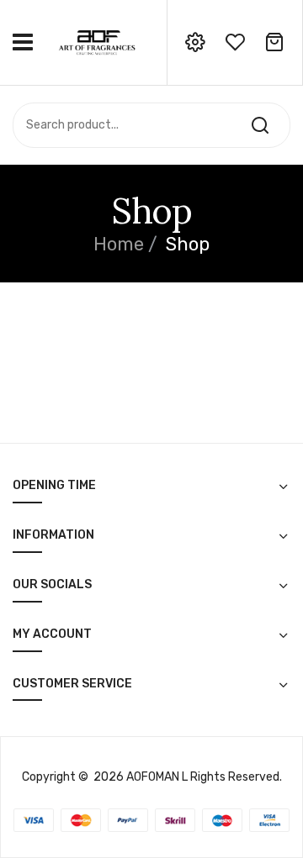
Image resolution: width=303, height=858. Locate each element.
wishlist (235, 42)
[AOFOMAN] (97, 41)
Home (118, 244)
